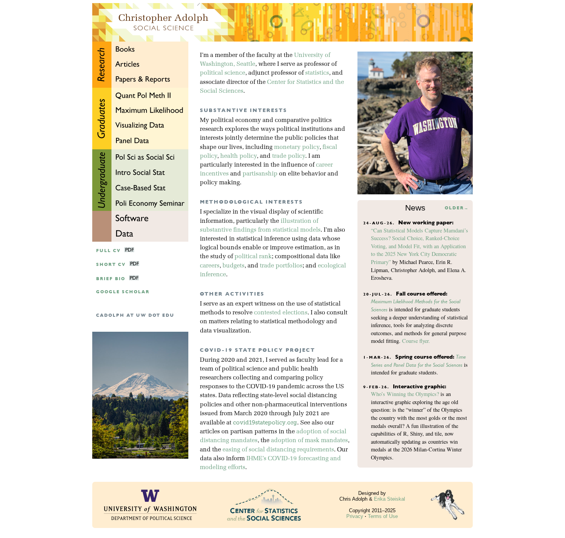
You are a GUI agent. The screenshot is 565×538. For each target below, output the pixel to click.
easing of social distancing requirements (278, 450)
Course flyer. (416, 340)
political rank (253, 257)
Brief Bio (110, 278)
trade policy (288, 156)
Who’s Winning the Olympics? (405, 394)
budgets (233, 266)
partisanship (260, 174)
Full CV (108, 250)
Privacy (354, 516)
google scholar (123, 291)
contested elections (280, 313)
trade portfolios (281, 266)
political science (222, 73)
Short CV (111, 264)
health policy (238, 156)
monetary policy (296, 147)
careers (209, 266)
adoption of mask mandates (309, 441)
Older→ (457, 208)
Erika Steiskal (389, 499)
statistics (317, 73)
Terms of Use (383, 516)
